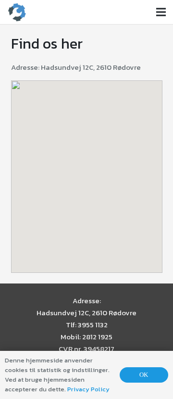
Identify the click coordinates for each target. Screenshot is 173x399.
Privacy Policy (88, 389)
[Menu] (161, 12)
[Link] (16, 12)
